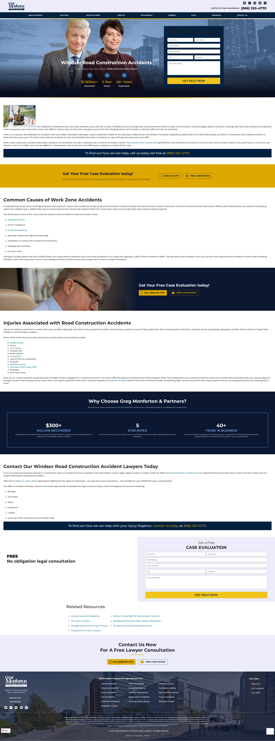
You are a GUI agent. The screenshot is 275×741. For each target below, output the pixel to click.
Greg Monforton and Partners (183, 473)
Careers (172, 15)
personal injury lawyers (141, 142)
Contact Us (242, 15)
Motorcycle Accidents (139, 697)
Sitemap (147, 735)
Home (78, 69)
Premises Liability (167, 688)
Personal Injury (166, 684)
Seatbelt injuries (18, 364)
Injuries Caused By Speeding (85, 616)
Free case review (200, 176)
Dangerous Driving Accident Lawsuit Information (137, 621)
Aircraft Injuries (108, 684)
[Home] (11, 15)
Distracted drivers (16, 219)
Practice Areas (93, 15)
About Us (255, 684)
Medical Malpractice (138, 692)
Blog (193, 15)
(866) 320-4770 (253, 8)
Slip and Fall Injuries (168, 692)
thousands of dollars (117, 380)
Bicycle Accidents (109, 688)
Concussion (15, 348)
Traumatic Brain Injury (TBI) (23, 367)
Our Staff (255, 693)
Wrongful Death (166, 701)
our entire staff (28, 481)
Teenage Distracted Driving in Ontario (89, 626)
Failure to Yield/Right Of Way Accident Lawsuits (136, 616)
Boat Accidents (108, 692)
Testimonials (146, 15)
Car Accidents (100, 69)
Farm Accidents (136, 684)
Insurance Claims (137, 688)
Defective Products (110, 701)
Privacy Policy (138, 735)
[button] (264, 15)
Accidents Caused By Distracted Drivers (132, 626)
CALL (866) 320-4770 (154, 293)
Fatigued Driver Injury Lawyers (86, 630)
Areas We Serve (35, 15)
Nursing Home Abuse (139, 701)
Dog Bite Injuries (109, 706)
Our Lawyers (257, 688)
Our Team (64, 15)
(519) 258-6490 (15, 702)
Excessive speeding (17, 230)
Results (121, 15)
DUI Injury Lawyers (80, 621)
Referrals (216, 15)
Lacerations (15, 356)
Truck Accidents (166, 697)
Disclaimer (129, 735)
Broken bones (16, 343)
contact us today (166, 526)
